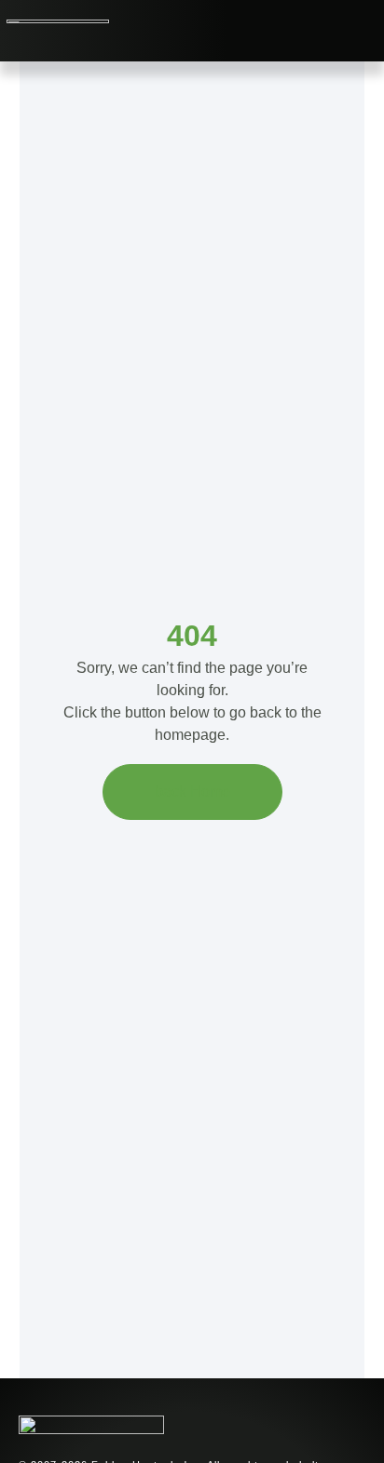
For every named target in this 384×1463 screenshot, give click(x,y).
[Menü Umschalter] (277, 30)
